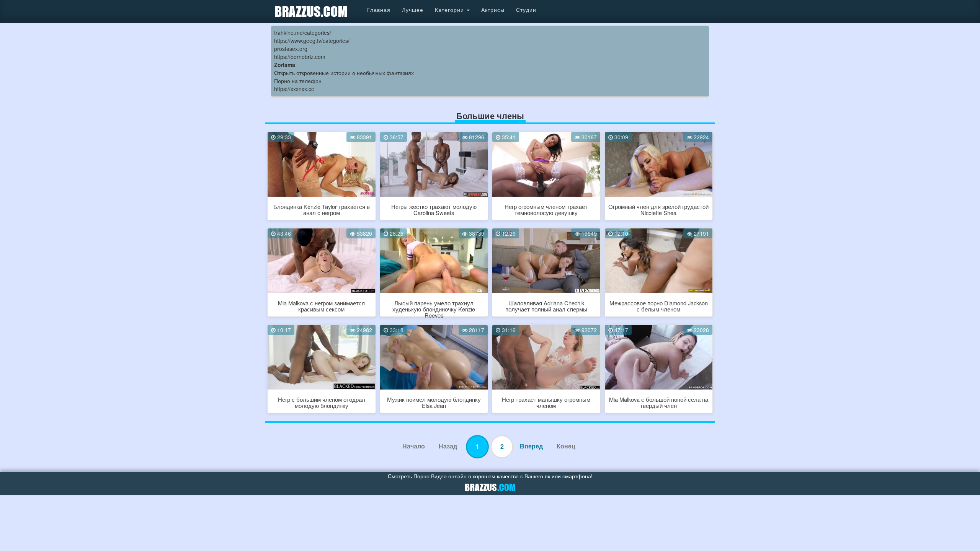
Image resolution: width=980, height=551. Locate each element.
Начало (413, 446)
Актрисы (493, 9)
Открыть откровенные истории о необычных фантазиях (344, 73)
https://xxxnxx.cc (294, 89)
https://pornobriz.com (299, 56)
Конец (566, 446)
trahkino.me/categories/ (302, 32)
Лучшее (412, 9)
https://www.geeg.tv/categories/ (312, 40)
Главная (378, 9)
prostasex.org (290, 48)
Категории (450, 9)
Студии (526, 9)
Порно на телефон (298, 81)
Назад (448, 446)
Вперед (531, 446)
